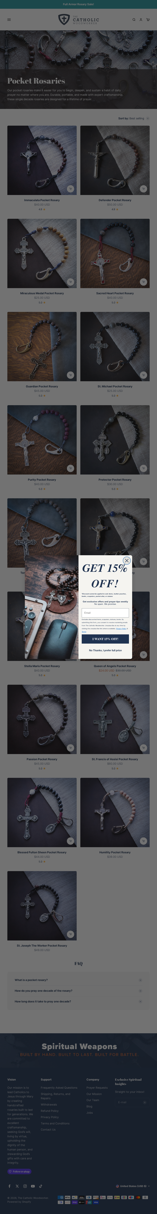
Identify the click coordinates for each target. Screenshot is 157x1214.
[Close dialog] (127, 560)
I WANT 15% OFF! (105, 639)
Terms (84, 632)
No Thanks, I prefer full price (105, 650)
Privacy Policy (121, 628)
